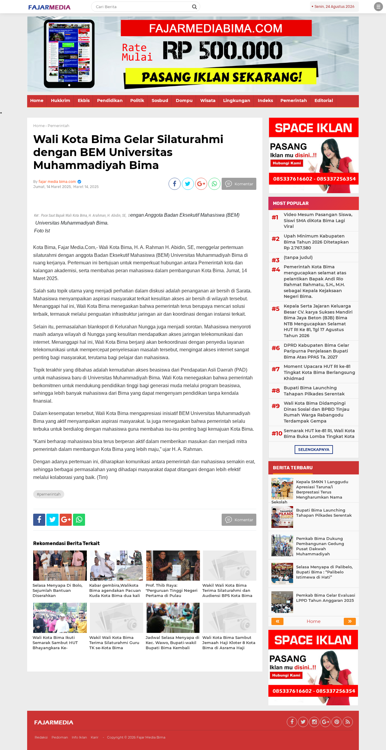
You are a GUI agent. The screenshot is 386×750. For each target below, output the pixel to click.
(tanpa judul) (298, 257)
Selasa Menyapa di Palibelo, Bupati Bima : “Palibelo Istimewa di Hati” (324, 571)
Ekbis (84, 100)
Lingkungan (236, 100)
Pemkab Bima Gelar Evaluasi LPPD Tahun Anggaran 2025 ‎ (325, 598)
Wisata (208, 100)
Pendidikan (110, 100)
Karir (94, 737)
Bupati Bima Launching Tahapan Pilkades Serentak (314, 391)
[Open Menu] (378, 6)
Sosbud (160, 100)
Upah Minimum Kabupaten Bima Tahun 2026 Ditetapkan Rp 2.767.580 (316, 242)
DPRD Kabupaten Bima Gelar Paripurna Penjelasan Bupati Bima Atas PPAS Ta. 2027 (316, 351)
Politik (137, 100)
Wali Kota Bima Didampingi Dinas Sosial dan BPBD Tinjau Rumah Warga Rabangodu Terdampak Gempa (317, 412)
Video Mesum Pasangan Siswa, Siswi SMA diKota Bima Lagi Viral (318, 220)
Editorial (324, 100)
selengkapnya (313, 449)
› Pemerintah (57, 125)
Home (36, 100)
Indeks (265, 100)
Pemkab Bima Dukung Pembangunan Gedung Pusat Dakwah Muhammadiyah (320, 546)
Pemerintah (293, 100)
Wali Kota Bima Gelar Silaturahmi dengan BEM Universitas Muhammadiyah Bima (128, 152)
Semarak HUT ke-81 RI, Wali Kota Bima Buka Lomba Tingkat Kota (319, 433)
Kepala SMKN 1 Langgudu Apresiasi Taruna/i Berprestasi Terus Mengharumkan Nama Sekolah (309, 492)
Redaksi (41, 737)
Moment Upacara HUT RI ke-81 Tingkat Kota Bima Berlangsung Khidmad (319, 372)
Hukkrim (60, 100)
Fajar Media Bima (151, 737)
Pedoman (60, 737)
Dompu (184, 100)
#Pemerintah (49, 494)
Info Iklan (79, 737)
